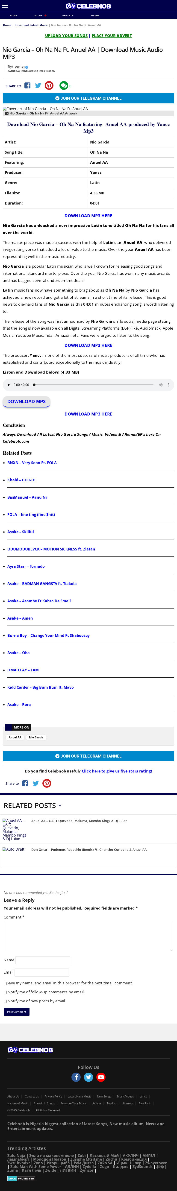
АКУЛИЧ (131, 1155)
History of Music (17, 1103)
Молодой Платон (49, 1159)
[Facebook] (27, 85)
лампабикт (18, 1159)
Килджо (121, 1166)
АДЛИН (72, 1166)
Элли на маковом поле (51, 1155)
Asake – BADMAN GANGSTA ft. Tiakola (42, 583)
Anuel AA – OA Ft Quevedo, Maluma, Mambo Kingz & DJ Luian (79, 821)
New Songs (104, 1096)
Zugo (104, 1166)
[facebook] (76, 1077)
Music (39, 15)
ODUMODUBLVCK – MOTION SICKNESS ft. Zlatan (51, 549)
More (95, 15)
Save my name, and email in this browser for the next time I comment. (70, 983)
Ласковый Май (104, 1155)
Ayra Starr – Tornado (26, 566)
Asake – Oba (18, 652)
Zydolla (89, 1166)
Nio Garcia (36, 737)
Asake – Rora (19, 704)
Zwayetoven (156, 1162)
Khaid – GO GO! (21, 480)
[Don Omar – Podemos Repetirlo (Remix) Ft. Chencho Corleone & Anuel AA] (15, 856)
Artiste (68, 15)
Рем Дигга (84, 1162)
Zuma (12, 1170)
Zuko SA (105, 1162)
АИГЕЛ (149, 1155)
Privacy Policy (53, 1096)
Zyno (38, 1162)
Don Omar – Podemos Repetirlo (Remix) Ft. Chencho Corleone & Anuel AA (89, 849)
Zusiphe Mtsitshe (86, 1159)
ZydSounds (143, 1166)
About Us (13, 1096)
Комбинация (134, 1159)
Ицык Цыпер (128, 1162)
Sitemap (127, 1103)
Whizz (20, 67)
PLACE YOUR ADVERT (112, 35)
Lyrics (143, 1096)
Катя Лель (31, 1170)
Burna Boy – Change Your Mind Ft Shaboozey (48, 635)
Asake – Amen (20, 618)
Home (14, 15)
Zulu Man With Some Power (35, 1166)
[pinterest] (49, 85)
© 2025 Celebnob (18, 1110)
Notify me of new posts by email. (37, 1001)
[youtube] (101, 1077)
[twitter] (88, 1077)
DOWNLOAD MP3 (26, 401)
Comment (14, 917)
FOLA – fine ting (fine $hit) (31, 514)
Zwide (50, 1170)
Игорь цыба (58, 1162)
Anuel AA (15, 737)
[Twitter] (38, 85)
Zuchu (111, 1159)
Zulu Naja (16, 1155)
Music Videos (125, 1096)
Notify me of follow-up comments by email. (46, 992)
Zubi (82, 1155)
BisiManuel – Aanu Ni (27, 497)
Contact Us (32, 1096)
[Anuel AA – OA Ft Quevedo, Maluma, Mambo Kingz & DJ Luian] (15, 830)
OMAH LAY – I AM (23, 670)
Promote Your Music (74, 1103)
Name (9, 959)
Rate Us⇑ (145, 1103)
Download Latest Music (31, 25)
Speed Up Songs (44, 1103)
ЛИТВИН (68, 1170)
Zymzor (87, 1170)
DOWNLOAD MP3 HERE (88, 215)
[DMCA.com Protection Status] (88, 1178)
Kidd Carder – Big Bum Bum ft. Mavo (40, 687)
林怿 (160, 1166)
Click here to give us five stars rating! (116, 771)
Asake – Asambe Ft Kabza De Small (39, 600)
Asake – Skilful (20, 531)
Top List (112, 1103)
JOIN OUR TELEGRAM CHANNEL (90, 98)
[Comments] (63, 85)
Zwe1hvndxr (18, 1162)
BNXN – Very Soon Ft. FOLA (32, 462)
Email (9, 971)
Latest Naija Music (79, 1096)
